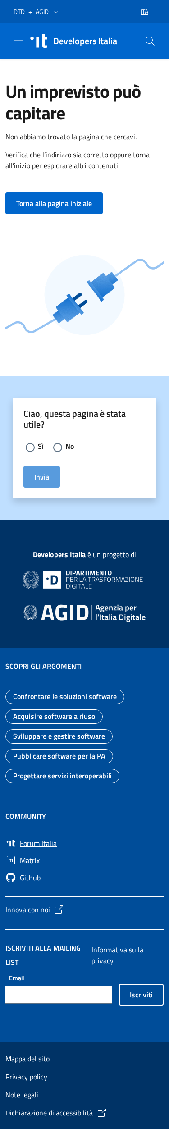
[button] (56, 11)
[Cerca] (150, 41)
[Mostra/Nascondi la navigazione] (18, 40)
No (69, 446)
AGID (42, 11)
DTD (19, 11)
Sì (41, 446)
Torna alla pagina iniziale (59, 203)
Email (16, 978)
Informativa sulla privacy (117, 955)
